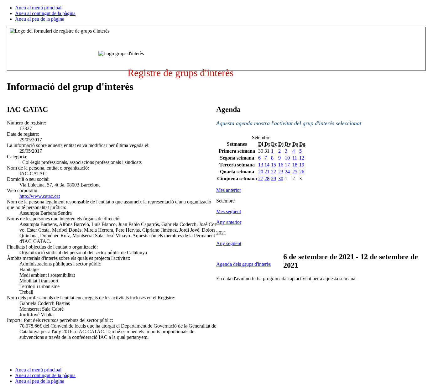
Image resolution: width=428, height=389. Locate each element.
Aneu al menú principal (38, 7)
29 (273, 178)
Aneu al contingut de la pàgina (45, 13)
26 (301, 171)
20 (260, 171)
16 (280, 164)
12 (301, 157)
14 (266, 164)
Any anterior (228, 222)
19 (301, 164)
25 (294, 171)
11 (294, 157)
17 (287, 164)
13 (260, 164)
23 (280, 171)
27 (260, 178)
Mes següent (228, 211)
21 (266, 171)
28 (266, 178)
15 (273, 164)
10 (287, 157)
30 (280, 178)
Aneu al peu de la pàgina (39, 19)
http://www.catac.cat (39, 196)
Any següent (228, 243)
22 (273, 171)
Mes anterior (228, 190)
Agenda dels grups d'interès (243, 264)
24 (287, 171)
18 (294, 164)
